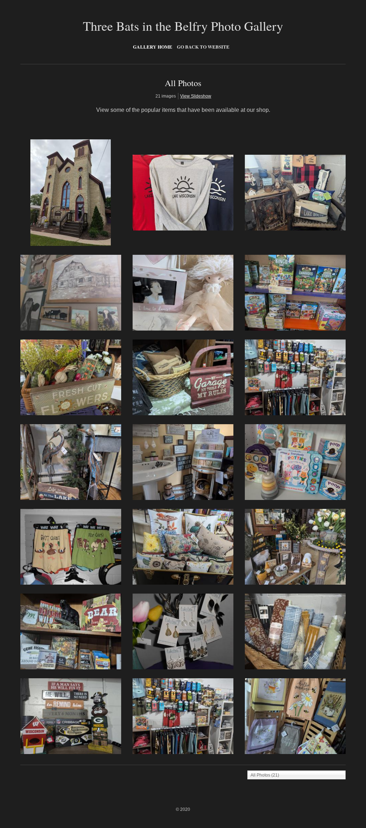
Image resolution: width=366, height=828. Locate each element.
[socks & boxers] (295, 413)
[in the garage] (183, 413)
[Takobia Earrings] (183, 667)
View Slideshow (195, 96)
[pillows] (183, 583)
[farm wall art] (70, 329)
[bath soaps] (183, 498)
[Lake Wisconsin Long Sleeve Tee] (183, 229)
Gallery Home (152, 46)
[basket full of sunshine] (70, 413)
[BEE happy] (295, 583)
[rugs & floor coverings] (295, 667)
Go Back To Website (203, 46)
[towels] (295, 752)
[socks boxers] (183, 752)
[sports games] (70, 752)
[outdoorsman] (70, 667)
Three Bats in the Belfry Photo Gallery (183, 25)
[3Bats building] (70, 244)
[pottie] (295, 498)
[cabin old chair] (295, 229)
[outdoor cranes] (70, 498)
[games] (295, 329)
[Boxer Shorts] (70, 583)
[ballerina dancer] (183, 329)
